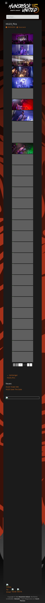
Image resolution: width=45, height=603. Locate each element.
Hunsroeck (22, 27)
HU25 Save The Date (14, 389)
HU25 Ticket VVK (12, 387)
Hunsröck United (24, 597)
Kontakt (17, 599)
